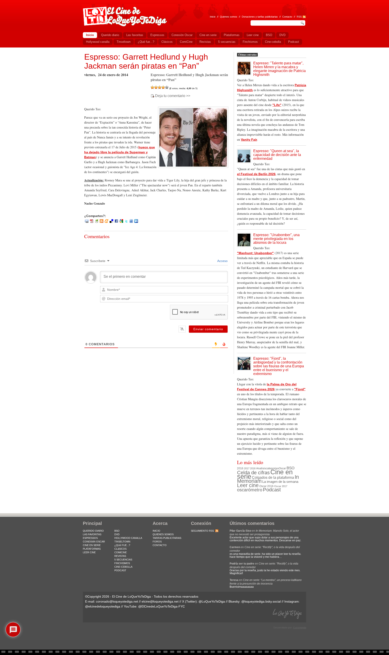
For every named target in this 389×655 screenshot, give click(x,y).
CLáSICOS (120, 548)
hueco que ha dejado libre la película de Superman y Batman (119, 152)
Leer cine (248, 485)
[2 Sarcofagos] (156, 87)
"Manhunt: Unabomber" (255, 253)
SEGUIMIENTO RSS (202, 530)
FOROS (157, 541)
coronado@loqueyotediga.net (117, 601)
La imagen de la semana (280, 481)
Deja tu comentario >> (172, 96)
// (294, 16)
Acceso (222, 261)
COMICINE (120, 552)
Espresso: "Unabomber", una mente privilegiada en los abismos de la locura (276, 238)
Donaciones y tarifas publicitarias (260, 16)
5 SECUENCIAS (123, 559)
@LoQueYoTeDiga (212, 601)
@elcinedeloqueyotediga (102, 606)
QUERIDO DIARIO (93, 530)
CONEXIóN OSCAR (94, 541)
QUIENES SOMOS (163, 534)
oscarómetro (249, 489)
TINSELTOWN (122, 541)
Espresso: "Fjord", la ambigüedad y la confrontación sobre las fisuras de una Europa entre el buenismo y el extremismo (278, 366)
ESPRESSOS (90, 538)
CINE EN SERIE (92, 545)
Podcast (272, 489)
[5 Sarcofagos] (167, 87)
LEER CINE (89, 552)
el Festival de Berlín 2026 (256, 174)
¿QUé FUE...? (122, 545)
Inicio (212, 16)
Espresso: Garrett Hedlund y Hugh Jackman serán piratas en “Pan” (146, 61)
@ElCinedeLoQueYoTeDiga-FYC (161, 606)
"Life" (276, 105)
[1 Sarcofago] (152, 87)
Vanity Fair (249, 139)
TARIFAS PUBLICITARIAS (167, 538)
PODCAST (120, 570)
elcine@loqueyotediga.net (160, 601)
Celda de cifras (253, 472)
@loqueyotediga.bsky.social (261, 601)
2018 (253, 468)
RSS (299, 16)
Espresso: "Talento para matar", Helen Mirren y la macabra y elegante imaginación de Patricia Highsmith (279, 69)
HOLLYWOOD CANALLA (128, 538)
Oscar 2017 (280, 486)
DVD (117, 534)
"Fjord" (299, 389)
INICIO (156, 530)
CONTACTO (160, 545)
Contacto (287, 16)
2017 (246, 468)
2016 (240, 468)
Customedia (299, 627)
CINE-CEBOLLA (123, 566)
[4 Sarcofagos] (163, 87)
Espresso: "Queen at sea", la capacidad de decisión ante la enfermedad (277, 154)
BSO (290, 468)
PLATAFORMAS (92, 548)
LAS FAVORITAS (92, 534)
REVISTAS (120, 556)
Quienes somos (228, 16)
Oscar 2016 (266, 486)
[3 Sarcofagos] (159, 87)
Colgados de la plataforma (273, 477)
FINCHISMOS (122, 563)
